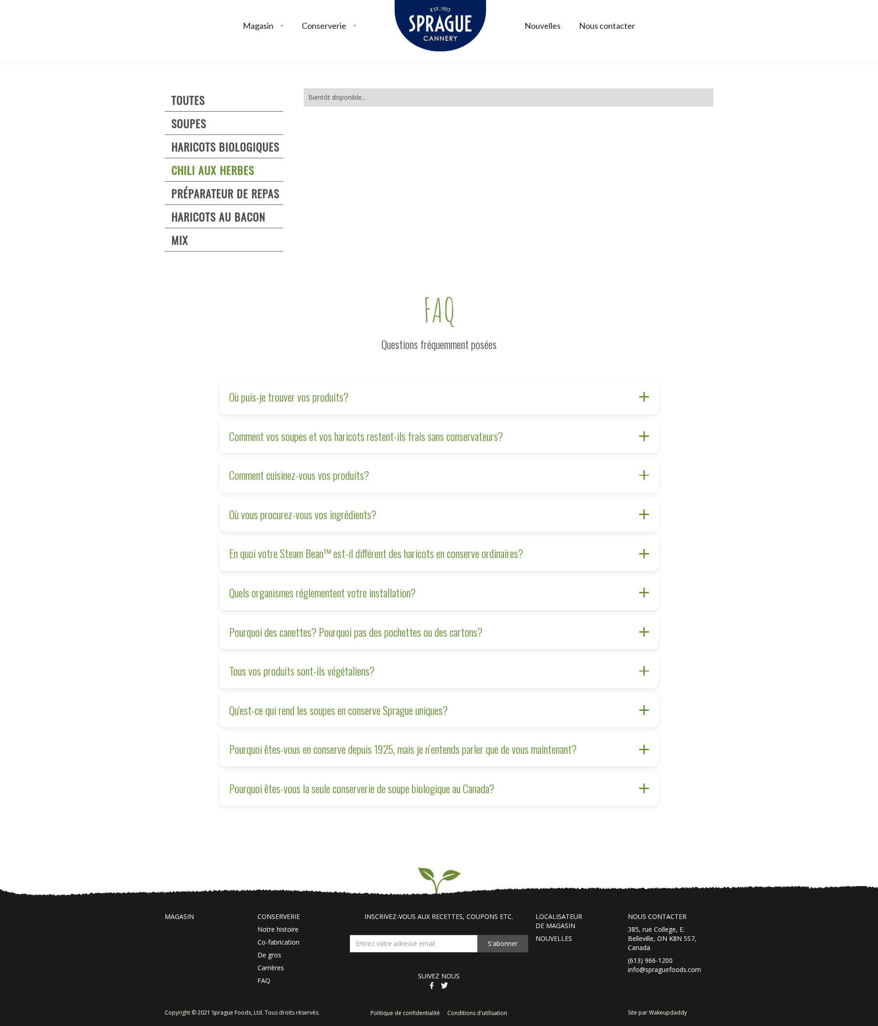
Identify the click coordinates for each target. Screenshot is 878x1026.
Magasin (258, 26)
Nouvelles (543, 26)
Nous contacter (607, 26)
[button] (263, 26)
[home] (440, 26)
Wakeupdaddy (668, 1012)
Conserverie (324, 26)
